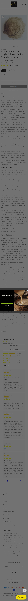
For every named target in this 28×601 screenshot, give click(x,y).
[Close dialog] (27, 290)
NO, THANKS (7, 305)
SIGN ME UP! (7, 303)
